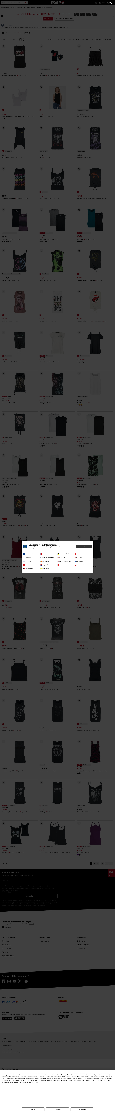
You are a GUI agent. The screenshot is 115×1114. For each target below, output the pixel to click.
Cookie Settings (108, 1080)
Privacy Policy (34, 1082)
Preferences (82, 1109)
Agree (33, 1109)
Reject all (58, 1109)
